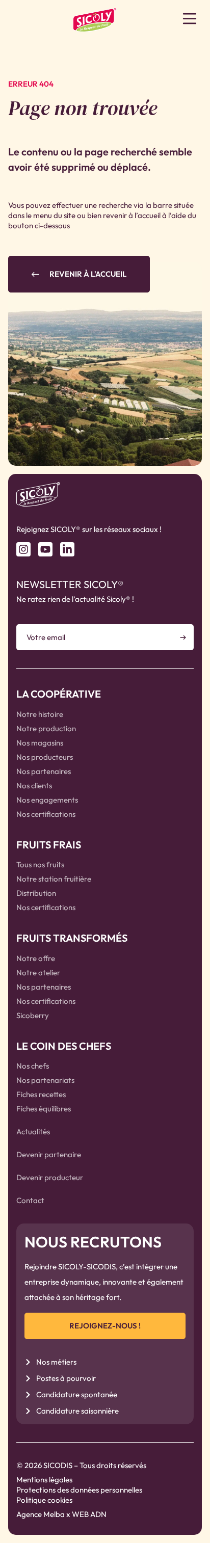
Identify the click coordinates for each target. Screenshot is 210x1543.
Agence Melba (40, 1514)
